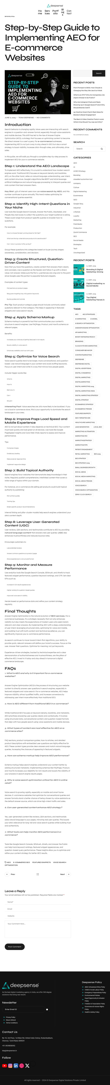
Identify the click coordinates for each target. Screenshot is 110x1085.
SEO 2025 (97, 454)
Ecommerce (78, 196)
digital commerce (83, 373)
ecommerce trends (83, 409)
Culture (76, 187)
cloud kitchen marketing (86, 346)
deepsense (79, 359)
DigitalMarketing (82, 382)
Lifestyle (76, 212)
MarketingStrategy (83, 440)
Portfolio (55, 12)
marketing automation (85, 431)
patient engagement (83, 449)
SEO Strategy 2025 (82, 463)
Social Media (78, 240)
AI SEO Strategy (79, 171)
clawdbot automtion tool (82, 179)
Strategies (77, 244)
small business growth (85, 467)
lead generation (82, 427)
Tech (75, 248)
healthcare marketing (85, 422)
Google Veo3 (78, 204)
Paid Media (77, 224)
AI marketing (80, 319)
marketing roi (81, 436)
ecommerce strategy (84, 404)
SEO (75, 236)
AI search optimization (84, 323)
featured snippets (41, 862)
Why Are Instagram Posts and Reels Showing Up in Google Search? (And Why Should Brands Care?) (89, 105)
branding (79, 341)
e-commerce (45, 141)
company (77, 183)
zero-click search (83, 494)
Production (77, 228)
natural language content (18, 533)
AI (74, 167)
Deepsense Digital (82, 364)
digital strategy (82, 400)
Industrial (77, 208)
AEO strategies (89, 314)
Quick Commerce (80, 232)
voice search (80, 485)
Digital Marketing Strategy (86, 395)
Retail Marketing (82, 454)
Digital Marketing (80, 191)
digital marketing (82, 377)
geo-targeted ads (82, 418)
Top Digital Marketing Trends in (95, 298)
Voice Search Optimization (86, 490)
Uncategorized (79, 253)
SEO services (58, 616)
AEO (9, 862)
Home (40, 12)
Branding (10, 16)
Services (47, 12)
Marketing (77, 220)
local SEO (98, 427)
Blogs (62, 12)
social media (80, 472)
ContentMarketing (83, 355)
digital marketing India (85, 391)
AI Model (94, 319)
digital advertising (83, 368)
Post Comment (14, 947)
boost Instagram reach (85, 337)
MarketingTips (81, 445)
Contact (69, 12)
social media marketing (85, 476)
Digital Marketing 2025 (84, 386)
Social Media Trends (83, 481)
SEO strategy (80, 458)
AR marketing (81, 332)
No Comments (43, 118)
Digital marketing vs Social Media (95, 284)
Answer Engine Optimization (87, 328)
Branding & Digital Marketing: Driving (94, 270)
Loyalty (76, 216)
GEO (75, 200)
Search (99, 73)
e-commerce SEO (21, 862)
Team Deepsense (26, 118)
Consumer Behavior (83, 350)
